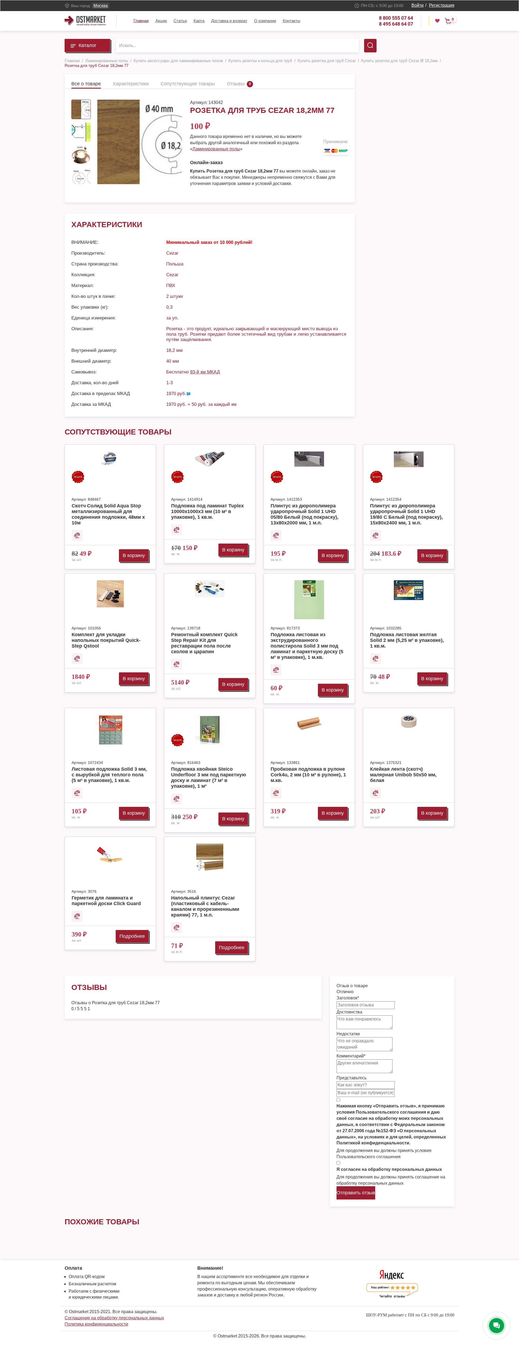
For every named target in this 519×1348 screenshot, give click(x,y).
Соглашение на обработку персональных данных (114, 1318)
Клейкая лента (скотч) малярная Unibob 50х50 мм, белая (403, 774)
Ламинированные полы (216, 149)
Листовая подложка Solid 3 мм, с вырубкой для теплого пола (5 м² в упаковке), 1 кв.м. (109, 774)
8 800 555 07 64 (396, 18)
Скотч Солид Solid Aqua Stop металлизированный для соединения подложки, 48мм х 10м (108, 514)
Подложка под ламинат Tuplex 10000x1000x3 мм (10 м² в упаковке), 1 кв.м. (207, 511)
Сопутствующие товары (188, 83)
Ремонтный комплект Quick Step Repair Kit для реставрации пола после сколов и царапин (204, 643)
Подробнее (132, 936)
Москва (101, 5)
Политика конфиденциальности (96, 1324)
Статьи (180, 20)
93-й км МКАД (205, 372)
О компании (265, 20)
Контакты (291, 20)
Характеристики (131, 83)
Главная (141, 20)
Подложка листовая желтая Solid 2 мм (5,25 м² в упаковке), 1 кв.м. (407, 640)
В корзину (134, 555)
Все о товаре (86, 83)
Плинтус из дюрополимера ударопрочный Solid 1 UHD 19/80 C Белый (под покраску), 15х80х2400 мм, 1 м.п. (406, 514)
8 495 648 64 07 (396, 24)
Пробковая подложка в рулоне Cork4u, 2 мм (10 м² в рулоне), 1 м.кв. (308, 774)
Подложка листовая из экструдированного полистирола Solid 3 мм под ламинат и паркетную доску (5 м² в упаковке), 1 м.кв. (307, 646)
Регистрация (441, 5)
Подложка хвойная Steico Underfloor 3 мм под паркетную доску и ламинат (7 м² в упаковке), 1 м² (208, 777)
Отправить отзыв (356, 1192)
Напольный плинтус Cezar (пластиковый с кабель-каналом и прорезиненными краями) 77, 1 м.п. (205, 906)
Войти (417, 5)
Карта (199, 20)
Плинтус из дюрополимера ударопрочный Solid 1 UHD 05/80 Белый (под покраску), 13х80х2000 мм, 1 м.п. (304, 514)
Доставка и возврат (229, 20)
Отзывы (236, 83)
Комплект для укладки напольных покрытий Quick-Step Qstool (106, 640)
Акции (161, 20)
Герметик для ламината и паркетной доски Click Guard (106, 900)
